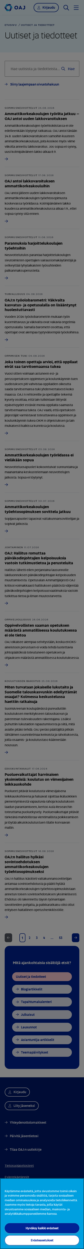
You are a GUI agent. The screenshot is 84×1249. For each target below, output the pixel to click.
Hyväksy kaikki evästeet (42, 1228)
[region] (42, 1213)
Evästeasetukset (42, 1240)
